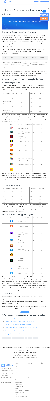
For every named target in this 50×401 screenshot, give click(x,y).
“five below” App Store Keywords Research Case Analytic (20, 331)
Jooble (16, 388)
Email (28, 345)
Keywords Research (19, 365)
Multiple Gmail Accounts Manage (22, 390)
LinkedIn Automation (19, 384)
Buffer (31, 345)
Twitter (15, 345)
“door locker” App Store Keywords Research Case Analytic (21, 327)
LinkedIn (35, 345)
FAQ (16, 373)
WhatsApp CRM (18, 382)
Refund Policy (31, 373)
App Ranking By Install (19, 371)
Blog (29, 375)
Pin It (39, 345)
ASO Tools (25, 312)
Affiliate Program (31, 365)
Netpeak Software (19, 386)
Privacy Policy (31, 369)
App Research (18, 368)
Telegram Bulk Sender (19, 392)
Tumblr (23, 345)
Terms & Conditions (32, 371)
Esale (16, 394)
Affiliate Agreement (32, 368)
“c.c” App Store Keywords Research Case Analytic (18, 334)
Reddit (19, 345)
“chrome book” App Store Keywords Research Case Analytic (21, 318)
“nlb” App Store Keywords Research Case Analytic (19, 324)
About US (30, 377)
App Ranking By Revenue (20, 369)
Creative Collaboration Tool (21, 396)
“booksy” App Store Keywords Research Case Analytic (20, 321)
